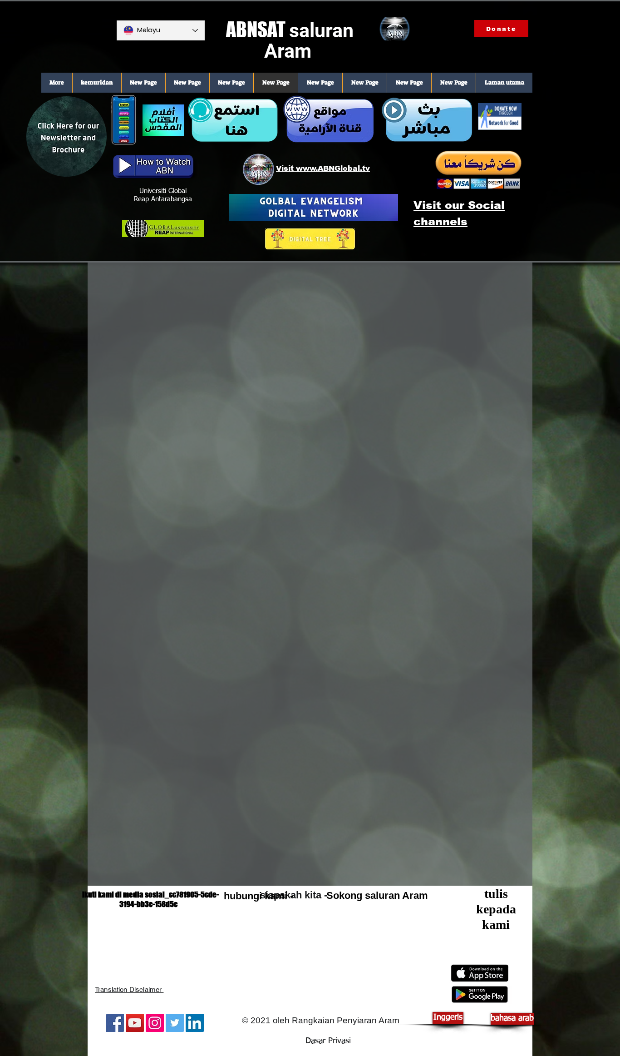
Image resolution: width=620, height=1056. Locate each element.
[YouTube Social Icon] (135, 1023)
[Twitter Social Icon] (175, 1023)
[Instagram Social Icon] (155, 1023)
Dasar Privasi (328, 1041)
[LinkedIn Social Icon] (195, 1023)
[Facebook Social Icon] (115, 1023)
